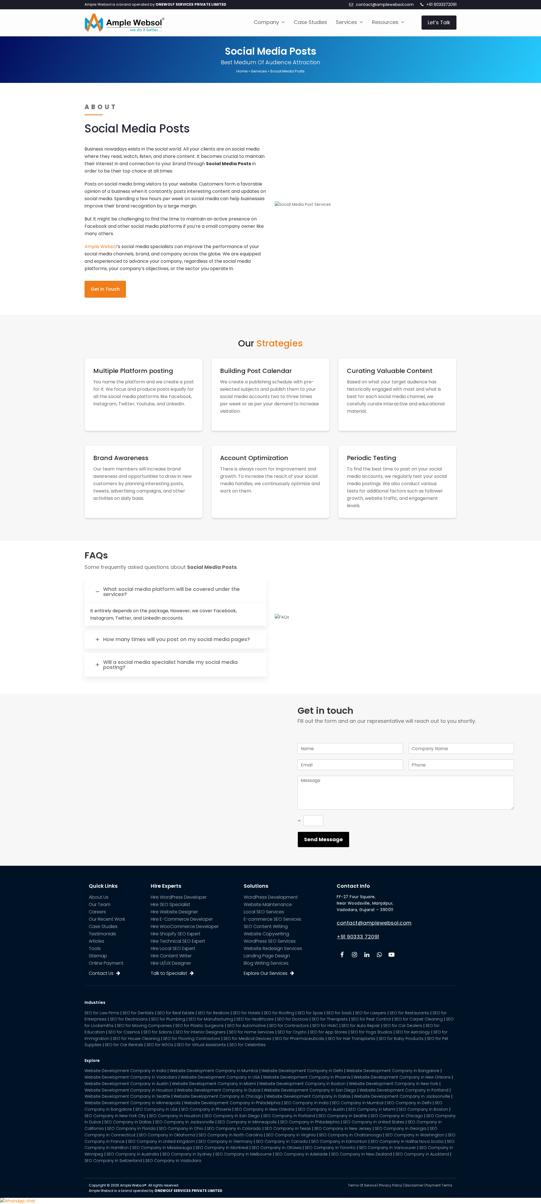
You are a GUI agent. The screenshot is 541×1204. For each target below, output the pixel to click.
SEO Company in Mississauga (162, 1147)
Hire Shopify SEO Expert (175, 934)
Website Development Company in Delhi (302, 1070)
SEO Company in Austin (321, 1109)
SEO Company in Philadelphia (310, 1122)
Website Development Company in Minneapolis (133, 1103)
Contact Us (101, 973)
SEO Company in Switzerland (113, 1160)
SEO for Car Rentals (124, 1045)
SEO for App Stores (328, 1032)
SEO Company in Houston (175, 1116)
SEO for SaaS (339, 1013)
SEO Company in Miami (371, 1109)
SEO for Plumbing (168, 1019)
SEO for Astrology (413, 1032)
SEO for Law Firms (102, 1013)
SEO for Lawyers (370, 1013)
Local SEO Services (264, 912)
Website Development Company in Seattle (127, 1096)
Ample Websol (101, 246)
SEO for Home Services (251, 1032)
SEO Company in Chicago (397, 1116)
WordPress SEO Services (270, 941)
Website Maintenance (268, 904)
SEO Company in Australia (133, 1154)
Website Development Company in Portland (404, 1090)
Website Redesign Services (273, 948)
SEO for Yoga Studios (371, 1032)
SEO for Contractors (289, 1025)
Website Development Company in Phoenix (306, 1077)
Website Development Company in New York (393, 1083)
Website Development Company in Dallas (308, 1096)
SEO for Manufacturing (211, 1019)
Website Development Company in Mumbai (214, 1070)
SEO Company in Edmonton (339, 1141)
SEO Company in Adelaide (301, 1154)
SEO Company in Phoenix (206, 1109)
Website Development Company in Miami (214, 1083)
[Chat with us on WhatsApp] (17, 1201)
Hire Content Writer (171, 956)
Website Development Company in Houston (129, 1090)
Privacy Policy (390, 1185)
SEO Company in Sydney (187, 1154)
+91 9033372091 (441, 4)
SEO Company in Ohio (181, 1128)
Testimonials (102, 934)
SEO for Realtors (213, 1013)
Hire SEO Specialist (170, 904)
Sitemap (98, 956)
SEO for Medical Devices (247, 1038)
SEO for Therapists (330, 1019)
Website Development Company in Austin (126, 1083)
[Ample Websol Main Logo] (124, 22)
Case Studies (103, 926)
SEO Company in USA (156, 1109)
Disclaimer (414, 1185)
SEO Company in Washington (414, 1135)
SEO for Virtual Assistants (201, 1045)
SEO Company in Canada (282, 1141)
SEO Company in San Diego (232, 1116)
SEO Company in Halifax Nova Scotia (407, 1141)
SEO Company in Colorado (234, 1128)
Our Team (99, 904)
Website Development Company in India (125, 1070)
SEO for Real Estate (175, 1013)
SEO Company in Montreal (222, 1147)
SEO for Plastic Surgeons (199, 1025)
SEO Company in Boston (423, 1109)
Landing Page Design (267, 956)
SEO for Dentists (138, 1013)
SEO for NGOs (160, 1045)
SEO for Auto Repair (361, 1025)
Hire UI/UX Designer (171, 963)
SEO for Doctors (292, 1019)
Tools (95, 948)
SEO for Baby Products (401, 1038)
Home (242, 71)
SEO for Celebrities (247, 1045)
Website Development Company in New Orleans (402, 1077)
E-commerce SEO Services (272, 919)
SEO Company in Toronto (330, 1147)
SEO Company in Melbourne (243, 1154)
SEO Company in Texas (288, 1128)
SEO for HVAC (325, 1025)
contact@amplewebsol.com (385, 4)
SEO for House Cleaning (136, 1038)
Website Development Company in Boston (302, 1083)
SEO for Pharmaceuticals (299, 1038)
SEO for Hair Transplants (351, 1038)
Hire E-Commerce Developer (182, 919)
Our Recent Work (107, 919)
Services (259, 71)
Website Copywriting (266, 934)
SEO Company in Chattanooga (350, 1135)
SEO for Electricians (129, 1019)
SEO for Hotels (246, 1013)
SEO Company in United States (373, 1122)
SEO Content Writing (266, 926)
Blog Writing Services (266, 963)
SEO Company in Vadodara (173, 1160)
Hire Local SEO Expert (173, 948)
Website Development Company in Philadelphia (232, 1103)
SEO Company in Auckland (422, 1154)
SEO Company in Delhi (409, 1103)
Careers (97, 912)
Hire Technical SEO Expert (178, 941)
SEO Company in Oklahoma (167, 1135)
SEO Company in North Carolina (231, 1135)
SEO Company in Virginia (291, 1135)
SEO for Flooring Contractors (191, 1038)
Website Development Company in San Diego (310, 1090)
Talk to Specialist (169, 973)
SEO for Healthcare (255, 1019)
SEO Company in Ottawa (276, 1147)
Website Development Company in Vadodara (131, 1077)
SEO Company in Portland (289, 1116)
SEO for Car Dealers (402, 1025)
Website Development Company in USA (220, 1077)
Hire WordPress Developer (179, 897)
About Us (98, 897)
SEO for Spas (310, 1013)
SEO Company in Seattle (342, 1116)
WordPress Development (271, 897)
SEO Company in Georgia (400, 1128)
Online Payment (106, 963)
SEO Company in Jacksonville (184, 1122)
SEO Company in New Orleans (264, 1109)
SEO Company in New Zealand (361, 1154)
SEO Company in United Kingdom (161, 1141)
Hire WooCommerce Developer (185, 926)
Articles (96, 941)
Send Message (323, 839)
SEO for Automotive (246, 1025)
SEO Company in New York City (115, 1116)
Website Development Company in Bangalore (392, 1070)
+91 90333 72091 (358, 936)
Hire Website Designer (174, 912)
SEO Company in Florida (131, 1128)
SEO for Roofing (279, 1013)
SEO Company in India (306, 1103)
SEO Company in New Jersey (342, 1128)
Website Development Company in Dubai (218, 1090)
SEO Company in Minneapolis (247, 1122)
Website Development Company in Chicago (218, 1096)
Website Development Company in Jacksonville (402, 1096)
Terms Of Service (362, 1185)
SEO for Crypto (292, 1032)
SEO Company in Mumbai (357, 1103)
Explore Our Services (265, 973)
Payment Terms (438, 1185)
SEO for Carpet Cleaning (418, 1019)
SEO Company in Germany (225, 1141)
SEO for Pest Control (371, 1019)
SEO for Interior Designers (201, 1032)
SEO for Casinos (124, 1032)
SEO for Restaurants (409, 1013)
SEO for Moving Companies (144, 1025)
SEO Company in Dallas (128, 1122)
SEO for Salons (157, 1032)
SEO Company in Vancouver (387, 1147)
